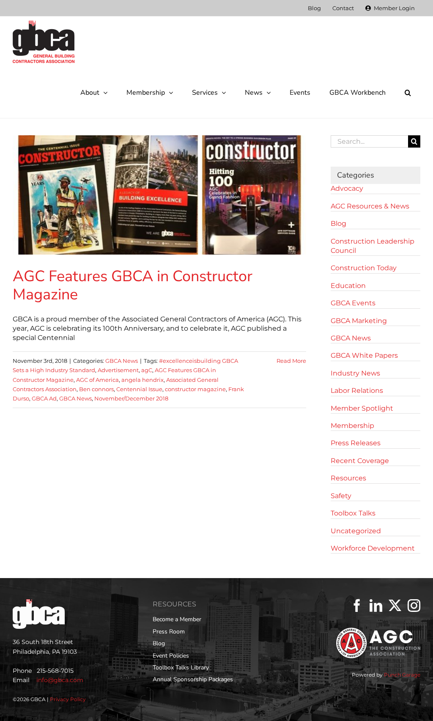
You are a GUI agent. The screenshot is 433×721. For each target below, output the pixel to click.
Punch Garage (402, 675)
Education (348, 286)
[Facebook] (357, 605)
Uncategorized (356, 531)
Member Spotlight (362, 408)
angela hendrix (142, 379)
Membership (352, 426)
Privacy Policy (68, 699)
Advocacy (347, 188)
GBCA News (121, 360)
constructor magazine (195, 389)
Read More (291, 360)
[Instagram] (414, 605)
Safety (341, 496)
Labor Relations (357, 391)
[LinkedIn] (376, 605)
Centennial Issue (139, 389)
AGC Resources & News (370, 206)
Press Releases (356, 443)
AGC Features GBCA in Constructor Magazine (132, 285)
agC (146, 370)
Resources (348, 478)
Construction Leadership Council (372, 246)
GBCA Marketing (359, 321)
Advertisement (118, 370)
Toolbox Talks (353, 513)
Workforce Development (373, 548)
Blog (338, 223)
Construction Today (364, 268)
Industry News (355, 373)
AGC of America (97, 379)
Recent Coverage (360, 461)
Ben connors (96, 389)
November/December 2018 (131, 398)
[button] (407, 92)
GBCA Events (353, 303)
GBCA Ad (44, 398)
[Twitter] (395, 605)
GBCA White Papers (364, 355)
